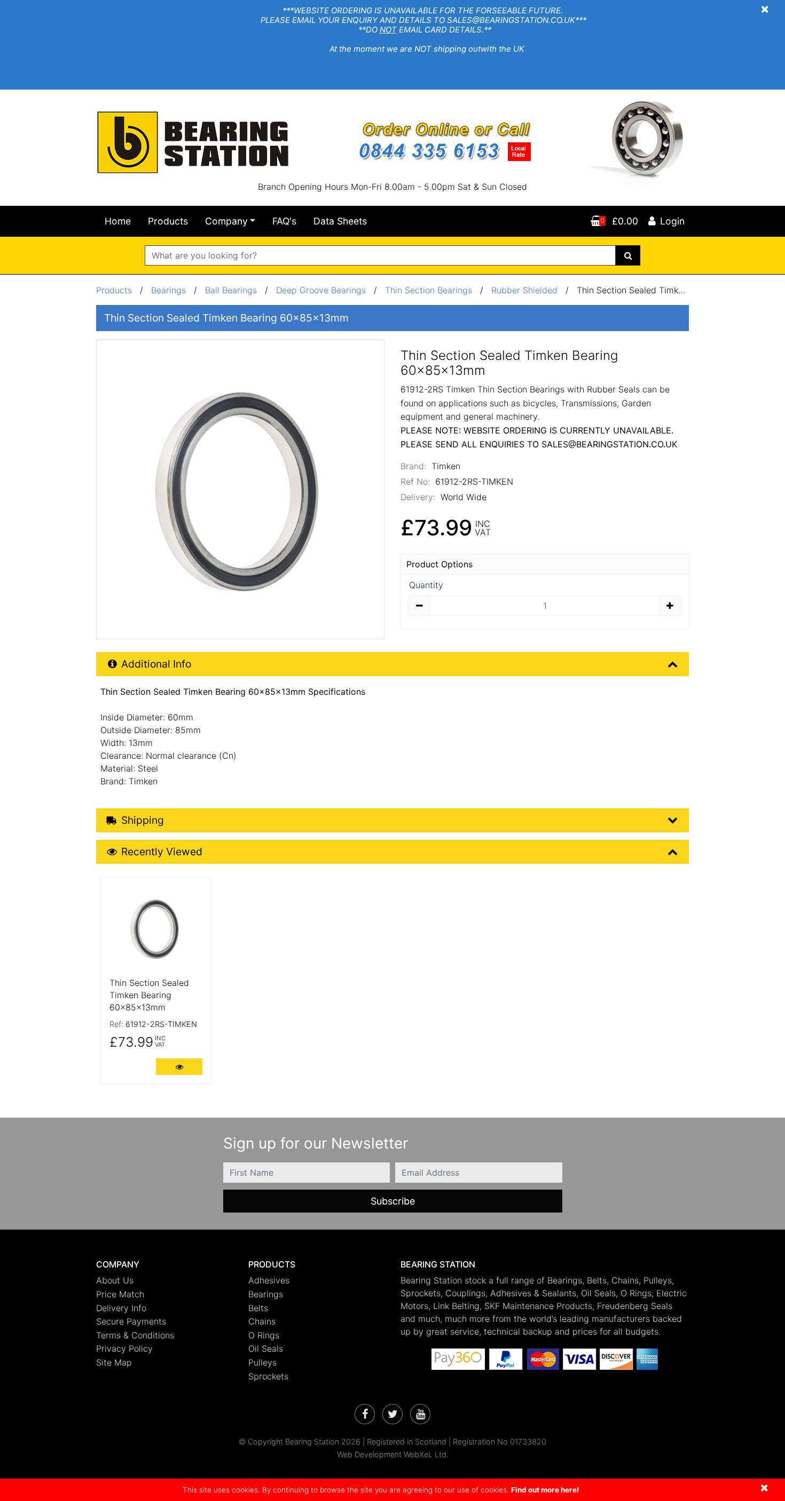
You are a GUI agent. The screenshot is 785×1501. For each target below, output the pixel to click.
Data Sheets (340, 221)
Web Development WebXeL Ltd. (393, 1454)
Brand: (413, 466)
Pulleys (262, 1362)
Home (118, 221)
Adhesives (268, 1280)
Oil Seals (265, 1348)
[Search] (628, 255)
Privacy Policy (124, 1348)
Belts (258, 1308)
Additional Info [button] (156, 663)
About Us (115, 1280)
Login (672, 221)
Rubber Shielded (524, 290)
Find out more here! (545, 1490)
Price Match (120, 1294)
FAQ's (284, 221)
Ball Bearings (231, 290)
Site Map (114, 1362)
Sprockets (268, 1376)
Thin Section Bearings (428, 290)
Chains (262, 1321)
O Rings (263, 1335)
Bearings (168, 290)
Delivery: (418, 497)
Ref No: (415, 481)
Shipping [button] (142, 820)
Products (168, 221)
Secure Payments (131, 1321)
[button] (164, 1264)
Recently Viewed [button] (161, 851)
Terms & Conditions (135, 1335)
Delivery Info (121, 1308)
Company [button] (226, 221)
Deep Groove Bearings (321, 290)
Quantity (426, 585)
